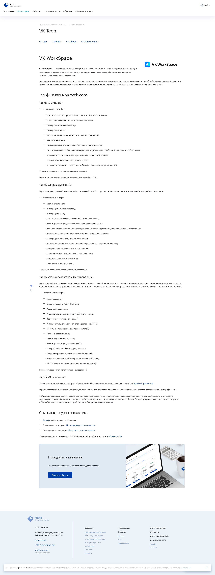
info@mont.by (115, 436)
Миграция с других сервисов (81, 429)
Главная (42, 24)
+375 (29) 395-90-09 (44, 544)
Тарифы (46, 419)
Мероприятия (123, 543)
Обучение (67, 10)
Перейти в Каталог (60, 474)
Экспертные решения (92, 542)
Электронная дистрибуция (94, 539)
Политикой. (186, 567)
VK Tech (64, 24)
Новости (121, 536)
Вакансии (88, 549)
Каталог (57, 41)
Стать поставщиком (84, 10)
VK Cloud (71, 41)
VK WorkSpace (76, 24)
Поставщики (23, 10)
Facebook (153, 547)
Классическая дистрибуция (95, 532)
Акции (120, 539)
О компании (89, 546)
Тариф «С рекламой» (144, 383)
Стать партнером (52, 10)
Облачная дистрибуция (93, 535)
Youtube (153, 544)
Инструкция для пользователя (80, 424)
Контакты (88, 553)
